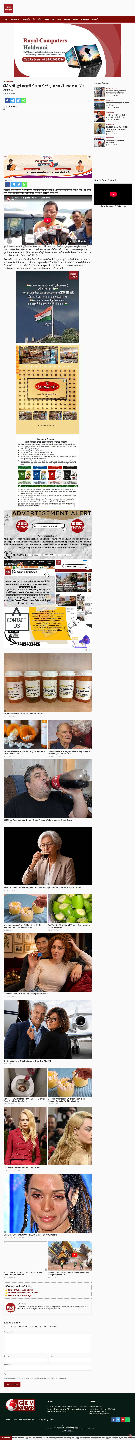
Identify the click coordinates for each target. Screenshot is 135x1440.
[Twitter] (18, 100)
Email (51, 1356)
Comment (8, 1332)
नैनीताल (10, 81)
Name (7, 1356)
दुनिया (40, 19)
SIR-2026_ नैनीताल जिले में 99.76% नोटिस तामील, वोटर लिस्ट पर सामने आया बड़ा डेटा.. (117, 129)
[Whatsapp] (23, 100)
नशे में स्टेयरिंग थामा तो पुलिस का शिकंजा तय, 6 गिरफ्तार (86, 1438)
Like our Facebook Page (19, 1295)
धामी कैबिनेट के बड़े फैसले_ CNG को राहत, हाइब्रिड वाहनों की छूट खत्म (116, 116)
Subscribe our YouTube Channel (23, 1292)
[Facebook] (7, 100)
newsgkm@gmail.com (53, 1309)
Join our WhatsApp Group (20, 1289)
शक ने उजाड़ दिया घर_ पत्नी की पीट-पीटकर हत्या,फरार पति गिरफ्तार (116, 92)
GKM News (12, 93)
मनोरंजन (67, 19)
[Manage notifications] (130, 1435)
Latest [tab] (97, 83)
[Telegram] (12, 100)
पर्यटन (59, 19)
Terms (52, 1420)
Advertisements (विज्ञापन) (27, 1420)
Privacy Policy (43, 1420)
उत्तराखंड (14, 19)
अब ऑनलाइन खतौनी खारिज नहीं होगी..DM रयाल (115, 141)
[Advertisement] (82, 8)
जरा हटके (95, 19)
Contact (14, 1420)
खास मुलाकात (85, 19)
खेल (53, 19)
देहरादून (112, 112)
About (7, 1420)
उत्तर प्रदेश (26, 19)
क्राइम (47, 19)
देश (34, 19)
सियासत (75, 19)
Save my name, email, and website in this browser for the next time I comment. (35, 1378)
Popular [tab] (105, 83)
